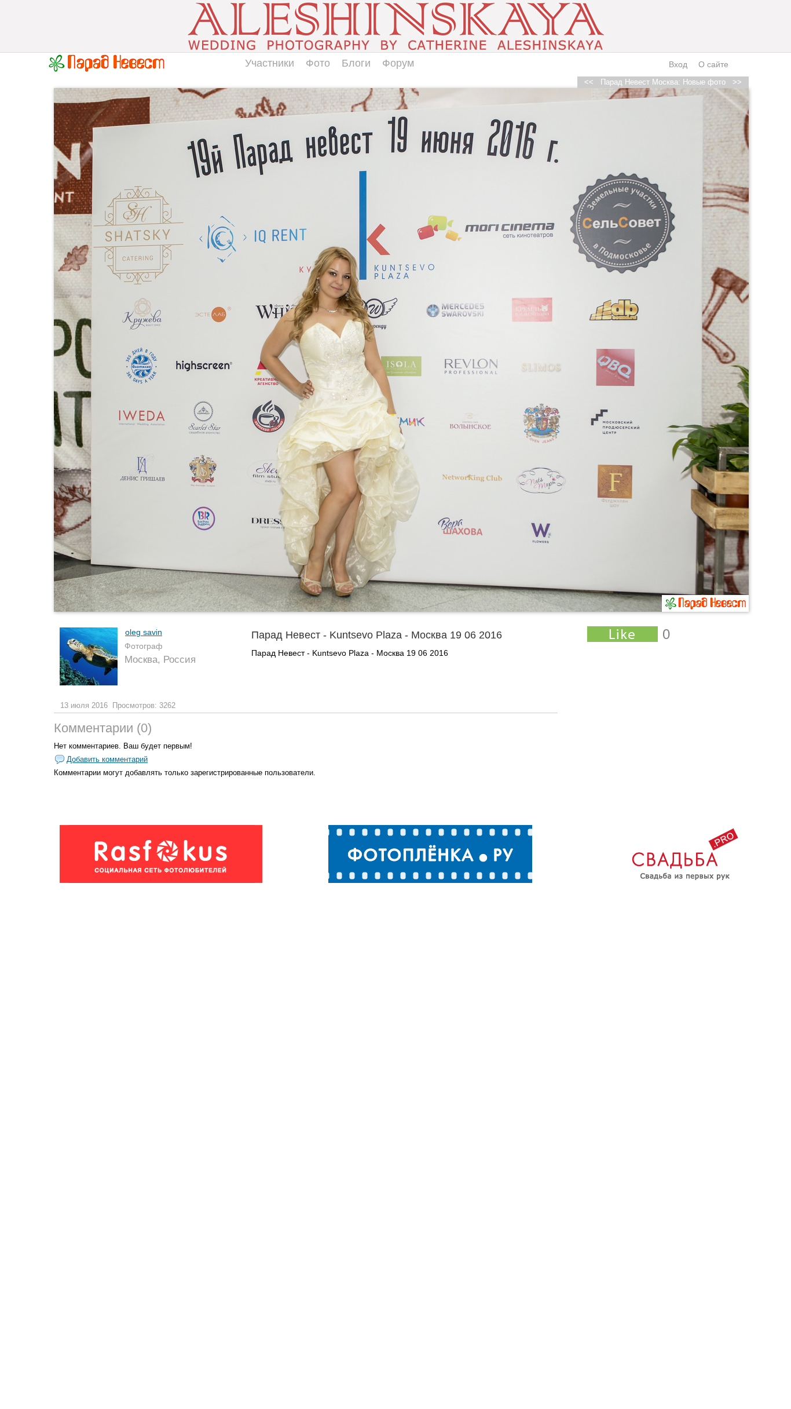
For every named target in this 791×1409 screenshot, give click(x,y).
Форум (398, 63)
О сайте (713, 64)
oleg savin (143, 632)
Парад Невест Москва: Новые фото (663, 82)
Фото (318, 63)
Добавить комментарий (107, 759)
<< (589, 82)
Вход (678, 64)
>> (737, 82)
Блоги (356, 63)
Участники (269, 63)
